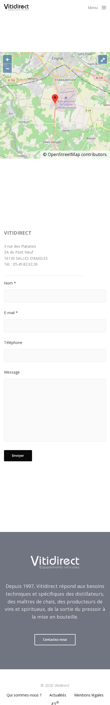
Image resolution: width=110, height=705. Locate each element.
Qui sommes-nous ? (24, 695)
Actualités (57, 695)
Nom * (10, 283)
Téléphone (13, 342)
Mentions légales (89, 695)
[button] (55, 639)
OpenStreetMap (64, 154)
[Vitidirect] (16, 7)
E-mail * (11, 312)
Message (12, 372)
